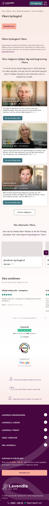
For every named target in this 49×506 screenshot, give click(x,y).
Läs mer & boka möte (12, 118)
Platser (8, 11)
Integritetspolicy (37, 496)
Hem (3, 11)
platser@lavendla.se (8, 52)
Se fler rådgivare (24, 212)
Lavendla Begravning (13, 415)
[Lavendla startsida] (8, 3)
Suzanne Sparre (9, 183)
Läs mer (7, 264)
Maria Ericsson (9, 98)
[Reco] (24, 348)
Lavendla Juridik (11, 422)
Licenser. (5, 498)
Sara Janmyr (8, 141)
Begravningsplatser (23, 11)
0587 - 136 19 (17, 502)
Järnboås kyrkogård (14, 260)
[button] (22, 301)
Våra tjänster (9, 437)
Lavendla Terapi (10, 430)
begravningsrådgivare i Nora (33, 234)
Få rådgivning (36, 3)
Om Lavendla (9, 445)
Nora (14, 11)
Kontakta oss (9, 26)
